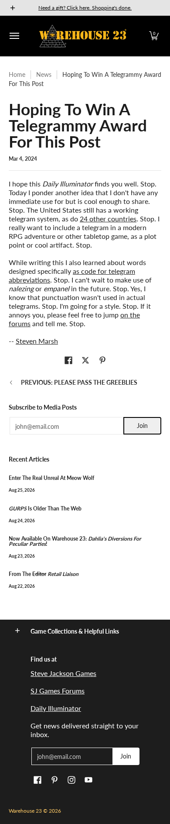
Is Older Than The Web (45, 508)
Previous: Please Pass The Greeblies (79, 382)
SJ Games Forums (58, 690)
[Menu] (14, 36)
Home (17, 74)
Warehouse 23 (25, 810)
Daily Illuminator (56, 708)
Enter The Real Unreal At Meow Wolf (51, 478)
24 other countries (108, 218)
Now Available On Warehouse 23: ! (75, 541)
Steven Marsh (37, 341)
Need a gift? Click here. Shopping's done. (85, 7)
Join (142, 425)
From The (43, 574)
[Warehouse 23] (82, 36)
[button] (153, 36)
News (43, 74)
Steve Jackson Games (63, 673)
